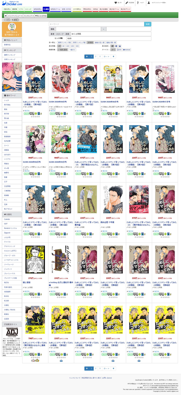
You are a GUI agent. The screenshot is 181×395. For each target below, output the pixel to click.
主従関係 (7, 186)
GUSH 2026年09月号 (58, 102)
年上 (5, 200)
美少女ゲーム (114, 9)
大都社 (6, 305)
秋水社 (6, 296)
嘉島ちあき (172, 107)
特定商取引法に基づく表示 (91, 378)
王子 (5, 182)
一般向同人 (7, 9)
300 (77, 46)
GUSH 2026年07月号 (161, 102)
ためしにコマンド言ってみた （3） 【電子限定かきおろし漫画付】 (87, 164)
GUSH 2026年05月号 (58, 162)
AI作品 (95, 9)
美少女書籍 (104, 9)
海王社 (27, 111)
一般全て (72, 50)
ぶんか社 (7, 237)
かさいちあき (64, 107)
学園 (5, 127)
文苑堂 (6, 319)
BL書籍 (46, 9)
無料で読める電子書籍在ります (12, 33)
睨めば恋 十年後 (107, 222)
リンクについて (74, 378)
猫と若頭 (26, 282)
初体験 (6, 195)
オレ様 (6, 168)
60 (63, 46)
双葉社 (6, 314)
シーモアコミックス (11, 260)
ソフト (21, 9)
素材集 (14, 9)
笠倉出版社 (8, 287)
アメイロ (7, 242)
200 (72, 46)
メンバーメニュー (14, 16)
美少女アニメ (125, 9)
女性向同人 (38, 9)
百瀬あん (105, 107)
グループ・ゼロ (9, 255)
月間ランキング (9, 59)
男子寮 (6, 114)
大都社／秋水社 (9, 310)
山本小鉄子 (120, 107)
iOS (120, 50)
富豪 (5, 177)
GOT (5, 224)
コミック (28, 9)
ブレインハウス (9, 273)
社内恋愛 (7, 141)
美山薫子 (112, 107)
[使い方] (116, 1)
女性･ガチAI (66, 9)
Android (127, 50)
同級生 (6, 164)
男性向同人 (87, 9)
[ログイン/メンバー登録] (149, 1)
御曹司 (6, 173)
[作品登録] (127, 1)
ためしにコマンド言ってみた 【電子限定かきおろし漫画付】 (35, 345)
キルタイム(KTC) (10, 251)
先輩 (5, 123)
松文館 (6, 301)
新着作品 (7, 45)
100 (67, 46)
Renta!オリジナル (10, 228)
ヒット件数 (59, 38)
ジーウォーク (9, 264)
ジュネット (8, 269)
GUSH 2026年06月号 (32, 162)
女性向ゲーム (55, 9)
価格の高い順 (111, 43)
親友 (5, 109)
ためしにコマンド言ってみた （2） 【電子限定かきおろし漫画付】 (139, 225)
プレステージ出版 (10, 278)
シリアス (7, 159)
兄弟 (5, 204)
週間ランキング (9, 55)
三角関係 (7, 191)
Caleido (7, 219)
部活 (5, 132)
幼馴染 (6, 150)
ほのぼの (7, 154)
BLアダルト (8, 209)
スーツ (6, 145)
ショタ (6, 100)
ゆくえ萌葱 (29, 107)
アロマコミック (9, 246)
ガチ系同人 (77, 9)
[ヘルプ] (138, 1)
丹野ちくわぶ (36, 167)
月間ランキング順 (79, 43)
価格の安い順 (99, 43)
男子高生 (7, 105)
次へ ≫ (106, 56)
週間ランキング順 (64, 43)
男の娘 (6, 118)
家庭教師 (7, 136)
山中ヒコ (28, 167)
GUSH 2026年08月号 (109, 102)
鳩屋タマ (164, 107)
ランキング (28, 16)
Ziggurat (7, 233)
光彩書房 (7, 292)
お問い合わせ (107, 378)
